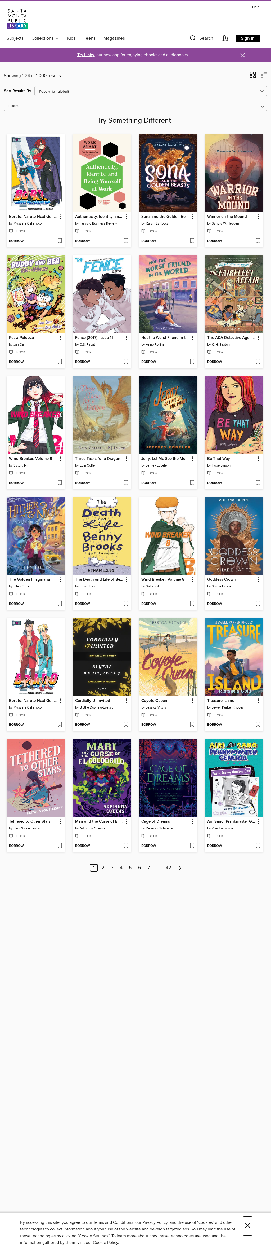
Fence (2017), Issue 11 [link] (94, 338)
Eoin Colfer (88, 465)
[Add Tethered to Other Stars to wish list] (59, 846)
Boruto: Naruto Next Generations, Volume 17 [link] (33, 216)
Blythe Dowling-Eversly (96, 707)
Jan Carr (19, 344)
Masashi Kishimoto (27, 223)
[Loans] (225, 39)
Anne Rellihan (156, 344)
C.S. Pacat (87, 344)
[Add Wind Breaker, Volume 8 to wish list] (192, 604)
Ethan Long (88, 586)
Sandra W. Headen (225, 223)
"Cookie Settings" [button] (93, 1236)
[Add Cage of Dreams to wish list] (192, 846)
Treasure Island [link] (220, 700)
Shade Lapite (221, 586)
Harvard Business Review (98, 223)
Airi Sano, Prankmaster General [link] (231, 821)
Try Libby (85, 55)
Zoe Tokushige (222, 828)
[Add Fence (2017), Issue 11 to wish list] (126, 362)
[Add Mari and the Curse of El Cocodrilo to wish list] (126, 846)
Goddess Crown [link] (221, 579)
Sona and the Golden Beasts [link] (165, 216)
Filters (13, 106)
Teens (90, 38)
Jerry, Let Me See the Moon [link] (165, 458)
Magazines (114, 38)
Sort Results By (17, 91)
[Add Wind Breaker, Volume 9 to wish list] (59, 483)
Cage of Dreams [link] (155, 821)
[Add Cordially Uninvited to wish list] (126, 725)
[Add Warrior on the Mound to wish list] (258, 241)
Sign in (248, 38)
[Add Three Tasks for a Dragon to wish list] (126, 483)
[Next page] (180, 868)
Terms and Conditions (113, 1222)
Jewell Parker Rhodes (228, 707)
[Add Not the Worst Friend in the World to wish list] (192, 362)
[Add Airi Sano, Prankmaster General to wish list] (258, 846)
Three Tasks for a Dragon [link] (97, 458)
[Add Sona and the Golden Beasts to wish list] (192, 241)
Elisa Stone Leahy (26, 828)
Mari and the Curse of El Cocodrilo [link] (99, 821)
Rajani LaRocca (157, 223)
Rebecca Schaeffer (160, 828)
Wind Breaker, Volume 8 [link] (162, 579)
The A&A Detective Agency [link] (231, 338)
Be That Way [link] (218, 458)
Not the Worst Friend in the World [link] (165, 338)
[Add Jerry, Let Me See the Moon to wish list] (192, 483)
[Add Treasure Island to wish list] (258, 725)
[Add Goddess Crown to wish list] (258, 604)
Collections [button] (43, 38)
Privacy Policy (155, 1222)
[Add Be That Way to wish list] (258, 483)
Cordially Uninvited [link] (92, 700)
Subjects (15, 38)
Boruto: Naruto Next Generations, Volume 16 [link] (33, 700)
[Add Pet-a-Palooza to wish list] (59, 362)
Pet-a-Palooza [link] (21, 338)
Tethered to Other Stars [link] (30, 821)
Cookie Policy (105, 1242)
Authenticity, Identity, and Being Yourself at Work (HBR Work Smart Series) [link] (99, 216)
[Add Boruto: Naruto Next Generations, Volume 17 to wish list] (59, 241)
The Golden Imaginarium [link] (31, 579)
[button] (201, 39)
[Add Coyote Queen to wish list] (192, 725)
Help (255, 7)
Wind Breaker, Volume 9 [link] (30, 458)
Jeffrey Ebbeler (157, 465)
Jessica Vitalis (156, 707)
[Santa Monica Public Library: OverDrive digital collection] (17, 18)
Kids (71, 38)
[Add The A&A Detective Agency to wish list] (258, 362)
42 (168, 868)
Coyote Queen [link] (154, 700)
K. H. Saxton (221, 344)
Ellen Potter (21, 586)
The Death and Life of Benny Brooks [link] (99, 579)
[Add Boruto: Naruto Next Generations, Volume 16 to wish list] (59, 725)
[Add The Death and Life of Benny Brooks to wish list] (126, 604)
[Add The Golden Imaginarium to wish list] (59, 604)
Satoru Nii (20, 465)
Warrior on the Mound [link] (227, 216)
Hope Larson (221, 465)
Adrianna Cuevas (92, 828)
